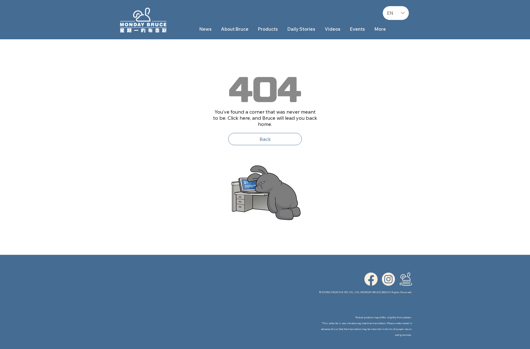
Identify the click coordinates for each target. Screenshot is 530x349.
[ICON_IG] (388, 279)
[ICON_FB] (371, 279)
